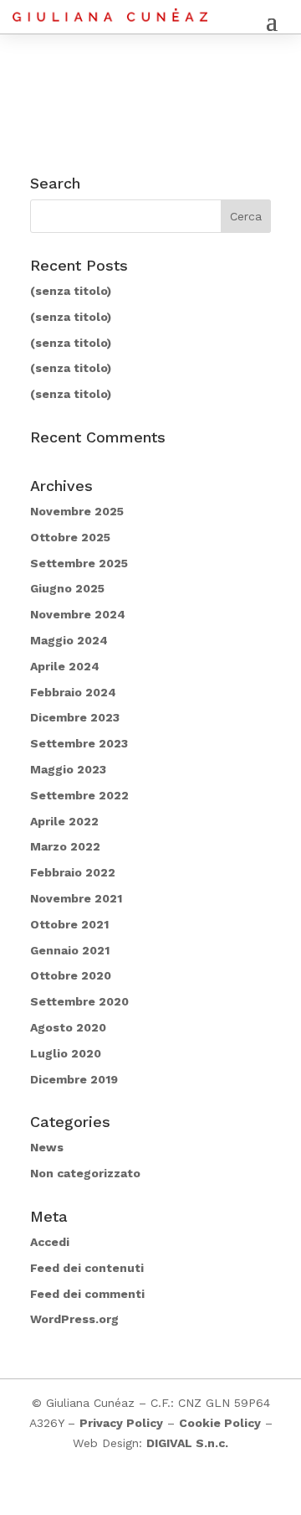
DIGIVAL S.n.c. (187, 1443)
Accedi (49, 1242)
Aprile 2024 (64, 666)
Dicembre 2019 (74, 1079)
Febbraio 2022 (72, 872)
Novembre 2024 (77, 614)
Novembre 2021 (76, 898)
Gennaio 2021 (70, 950)
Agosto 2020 (68, 1027)
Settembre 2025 (79, 563)
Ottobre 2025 (70, 537)
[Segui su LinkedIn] (167, 1491)
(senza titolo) (70, 290)
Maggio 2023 (68, 769)
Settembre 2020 (79, 1001)
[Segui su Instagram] (133, 1491)
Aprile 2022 (64, 821)
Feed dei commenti (87, 1293)
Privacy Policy (121, 1423)
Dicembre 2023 (75, 717)
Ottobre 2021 (69, 924)
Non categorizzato (85, 1173)
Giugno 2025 (67, 588)
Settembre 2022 (79, 795)
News (47, 1147)
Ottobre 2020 (70, 975)
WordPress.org (74, 1319)
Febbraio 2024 (73, 692)
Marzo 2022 (65, 846)
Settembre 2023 (79, 743)
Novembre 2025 (77, 511)
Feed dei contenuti (87, 1268)
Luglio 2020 (65, 1053)
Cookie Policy (220, 1423)
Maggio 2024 (69, 640)
